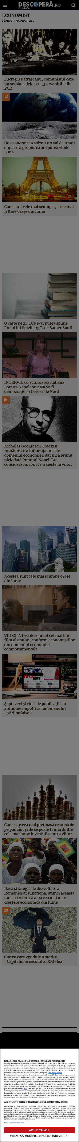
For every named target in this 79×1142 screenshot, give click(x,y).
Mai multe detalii (55, 1073)
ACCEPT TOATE (39, 1130)
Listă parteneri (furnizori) (14, 1123)
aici (25, 1089)
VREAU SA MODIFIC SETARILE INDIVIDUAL (39, 1136)
